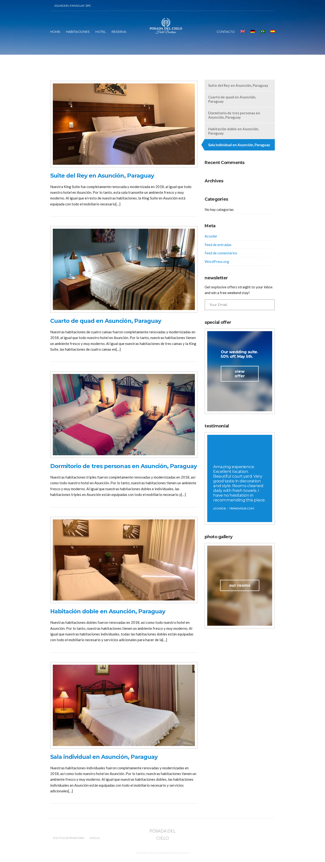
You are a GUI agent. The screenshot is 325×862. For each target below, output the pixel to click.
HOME (55, 32)
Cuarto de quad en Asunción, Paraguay (105, 320)
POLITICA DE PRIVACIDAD (68, 837)
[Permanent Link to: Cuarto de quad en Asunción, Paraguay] (124, 269)
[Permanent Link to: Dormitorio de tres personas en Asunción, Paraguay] (124, 414)
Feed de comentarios (221, 253)
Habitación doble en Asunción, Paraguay (107, 611)
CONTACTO (226, 32)
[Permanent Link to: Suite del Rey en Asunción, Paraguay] (124, 123)
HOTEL (100, 32)
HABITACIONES (78, 32)
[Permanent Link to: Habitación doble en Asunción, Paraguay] (124, 559)
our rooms (239, 585)
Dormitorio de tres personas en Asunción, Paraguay (123, 466)
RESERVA (119, 32)
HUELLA (94, 837)
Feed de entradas (218, 244)
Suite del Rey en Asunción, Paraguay (102, 175)
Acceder (211, 236)
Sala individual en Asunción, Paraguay (104, 756)
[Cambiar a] (243, 32)
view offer (240, 373)
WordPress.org (217, 261)
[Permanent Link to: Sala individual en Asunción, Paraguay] (124, 704)
